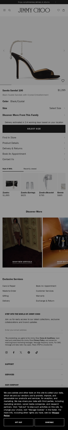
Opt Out (18, 422)
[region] (34, 409)
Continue (49, 422)
